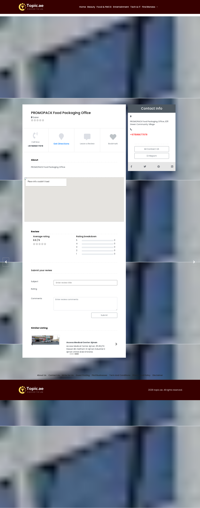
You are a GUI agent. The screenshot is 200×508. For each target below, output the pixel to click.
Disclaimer (158, 377)
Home (82, 6)
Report (153, 155)
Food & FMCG (104, 6)
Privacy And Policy (141, 377)
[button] (150, 7)
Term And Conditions (119, 377)
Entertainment (121, 6)
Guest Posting (83, 377)
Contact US (152, 149)
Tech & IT (135, 6)
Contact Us (54, 377)
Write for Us (68, 377)
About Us (41, 377)
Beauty (91, 6)
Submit (104, 315)
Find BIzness (148, 6)
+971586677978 (138, 134)
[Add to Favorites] (113, 138)
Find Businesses (99, 377)
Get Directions (61, 143)
